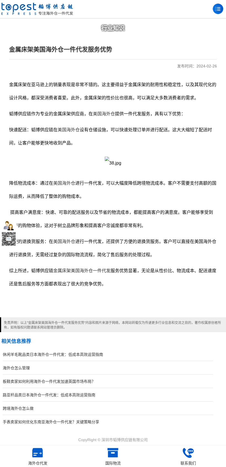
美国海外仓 (104, 113)
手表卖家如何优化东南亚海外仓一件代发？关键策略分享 (51, 422)
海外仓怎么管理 (16, 368)
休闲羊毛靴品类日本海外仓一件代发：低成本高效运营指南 (53, 354)
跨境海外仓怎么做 (18, 408)
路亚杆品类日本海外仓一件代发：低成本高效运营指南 (49, 395)
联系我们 (188, 463)
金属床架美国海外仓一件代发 (82, 270)
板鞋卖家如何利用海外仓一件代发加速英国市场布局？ (49, 381)
